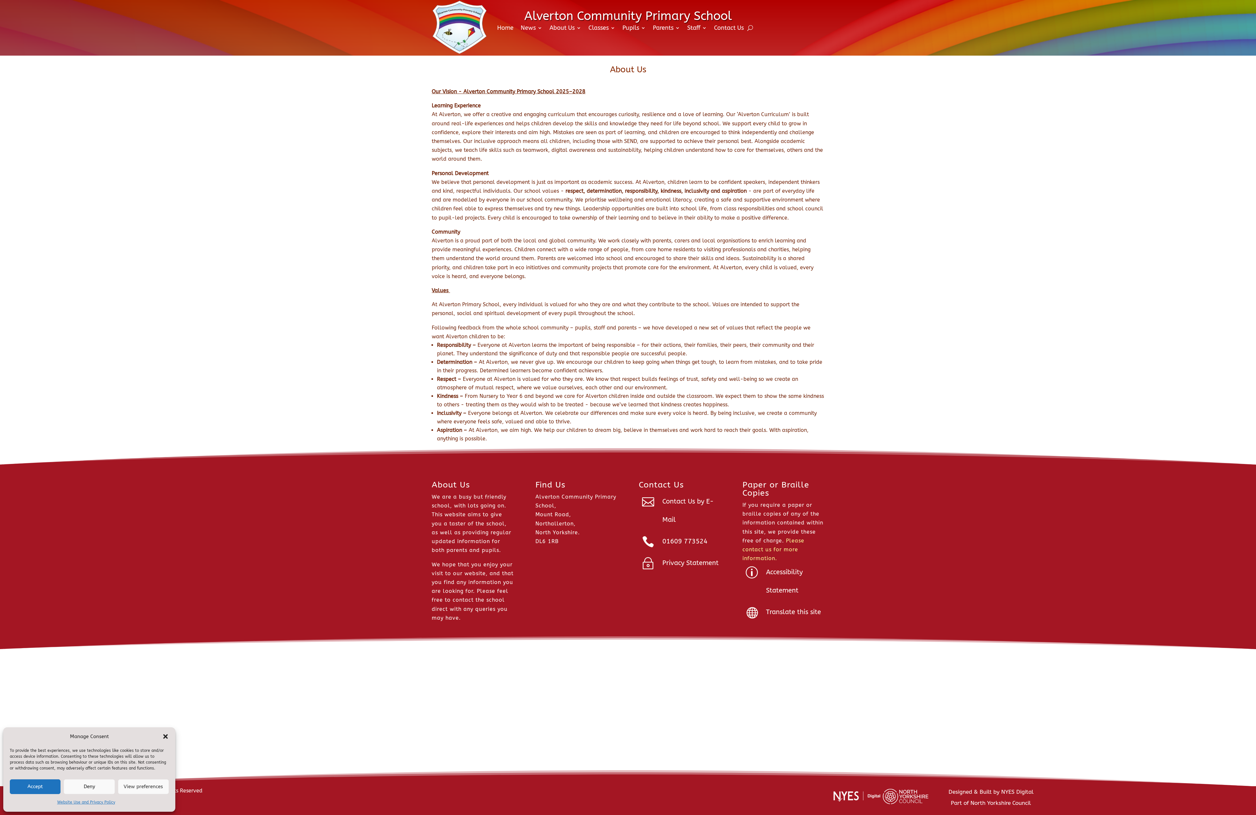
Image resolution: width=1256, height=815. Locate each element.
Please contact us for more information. (773, 549)
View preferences (143, 786)
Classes (598, 27)
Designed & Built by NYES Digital (991, 791)
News (528, 27)
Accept (35, 786)
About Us (562, 27)
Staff (693, 27)
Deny (89, 786)
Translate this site (793, 612)
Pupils (630, 27)
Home (505, 27)
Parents (663, 27)
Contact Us (729, 27)
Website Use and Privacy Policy (86, 802)
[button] (165, 736)
